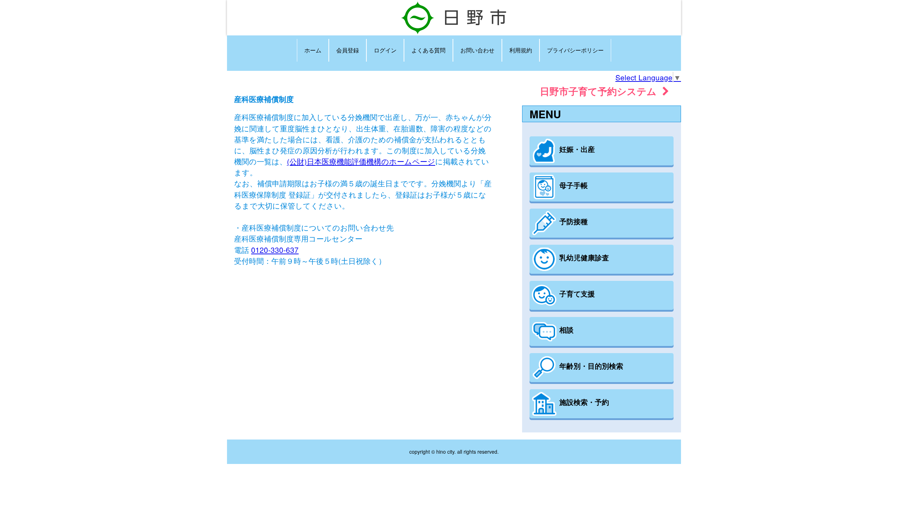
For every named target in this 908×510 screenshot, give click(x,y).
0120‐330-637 (275, 249)
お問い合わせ (477, 50)
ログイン (385, 50)
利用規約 (520, 50)
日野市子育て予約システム (601, 91)
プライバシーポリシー (575, 50)
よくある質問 (428, 50)
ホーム (312, 50)
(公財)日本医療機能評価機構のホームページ (361, 161)
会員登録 (347, 50)
